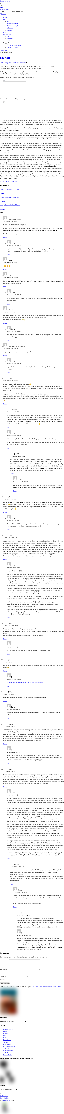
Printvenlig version (12, 47)
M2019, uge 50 (14, 181)
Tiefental (6, 1052)
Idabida (5, 1033)
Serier (8, 41)
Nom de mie (7, 1040)
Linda (1, 63)
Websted (3, 980)
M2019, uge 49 (5, 181)
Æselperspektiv (8, 1029)
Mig (8, 21)
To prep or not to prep (14, 45)
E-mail (2, 976)
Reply (5, 237)
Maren (5, 1038)
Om (4, 19)
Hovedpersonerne (12, 24)
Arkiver (2, 1089)
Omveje (5, 1042)
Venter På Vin (7, 1055)
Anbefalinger (7, 34)
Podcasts (9, 38)
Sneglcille (6, 1048)
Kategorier (3, 1021)
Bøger (8, 36)
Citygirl (5, 1031)
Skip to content (5, 1)
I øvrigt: (5, 57)
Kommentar (4, 969)
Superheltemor (8, 1050)
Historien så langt (12, 26)
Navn (2, 973)
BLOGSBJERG (6, 1100)
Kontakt (9, 30)
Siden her (10, 28)
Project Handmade (9, 1046)
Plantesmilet (7, 1044)
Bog (4, 32)
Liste (4, 1035)
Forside (5, 17)
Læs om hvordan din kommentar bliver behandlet (47, 987)
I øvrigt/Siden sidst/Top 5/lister (14, 63)
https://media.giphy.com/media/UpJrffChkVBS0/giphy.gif (25, 682)
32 (25, 63)
